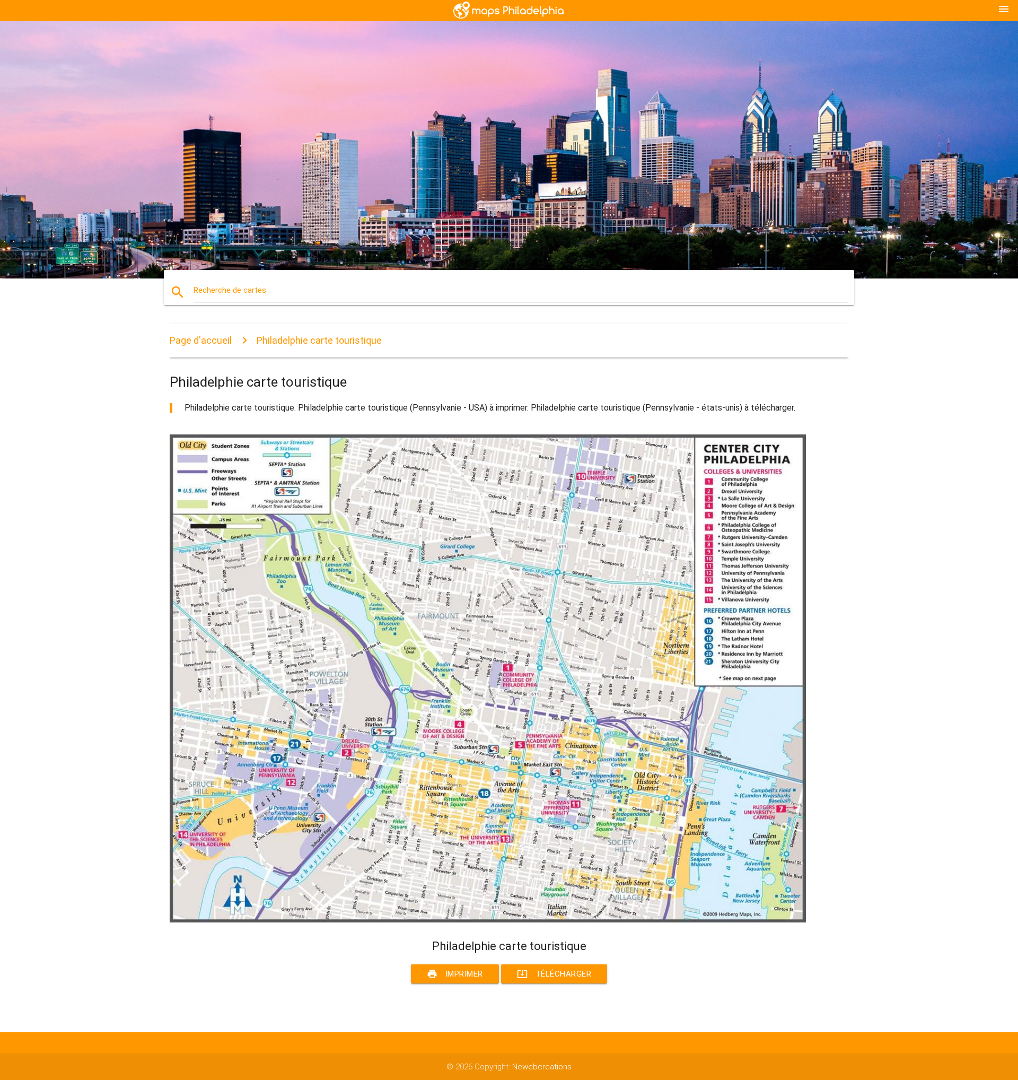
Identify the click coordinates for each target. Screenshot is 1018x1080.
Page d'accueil (201, 340)
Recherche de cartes (230, 290)
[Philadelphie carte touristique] (488, 920)
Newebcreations (542, 1067)
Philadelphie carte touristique (319, 340)
